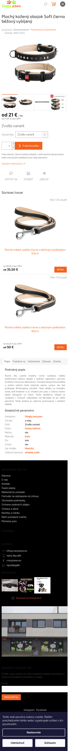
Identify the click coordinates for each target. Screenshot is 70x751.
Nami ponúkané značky (14, 517)
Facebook (41, 710)
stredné (29, 452)
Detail (60, 269)
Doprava (6, 475)
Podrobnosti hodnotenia (43, 29)
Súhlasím (50, 742)
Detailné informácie (12, 163)
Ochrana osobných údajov (15, 504)
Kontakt (6, 484)
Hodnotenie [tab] (34, 361)
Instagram (29, 710)
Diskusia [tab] (46, 361)
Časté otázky (8, 488)
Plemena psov (9, 521)
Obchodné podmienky (13, 500)
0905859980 (13, 565)
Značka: (15, 33)
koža (27, 436)
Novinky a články (11, 513)
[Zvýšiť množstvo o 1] (13, 144)
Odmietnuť (17, 742)
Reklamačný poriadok (13, 492)
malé (36, 452)
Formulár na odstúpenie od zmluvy (20, 496)
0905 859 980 (14, 555)
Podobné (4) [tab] (19, 361)
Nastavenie (34, 732)
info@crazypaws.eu (17, 551)
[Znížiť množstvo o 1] (13, 148)
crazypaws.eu (14, 560)
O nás (5, 479)
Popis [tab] (7, 361)
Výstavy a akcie (10, 509)
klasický (29, 448)
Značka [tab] (57, 361)
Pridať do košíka (31, 145)
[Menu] (62, 4)
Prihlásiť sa (11, 697)
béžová (36, 428)
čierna (28, 428)
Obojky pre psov (33, 416)
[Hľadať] (45, 4)
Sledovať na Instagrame (28, 598)
